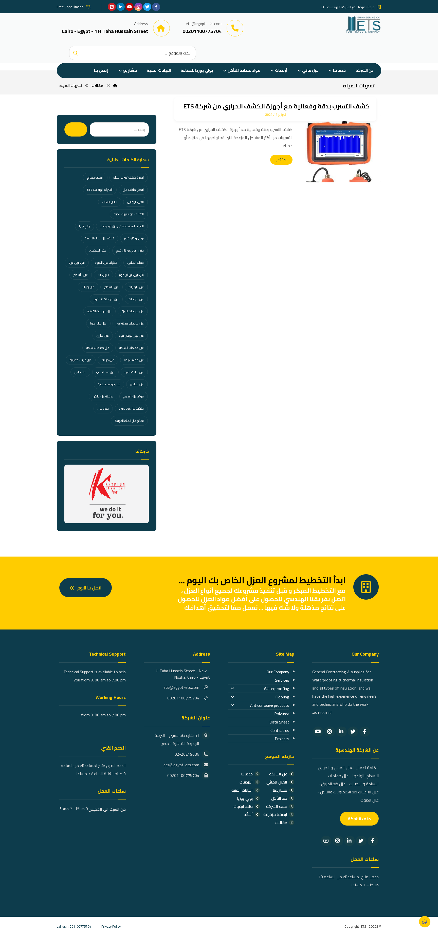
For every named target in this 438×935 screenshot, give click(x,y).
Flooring (282, 697)
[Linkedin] (341, 732)
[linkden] (121, 7)
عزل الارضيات (136, 287)
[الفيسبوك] (156, 7)
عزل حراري (103, 335)
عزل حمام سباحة (134, 360)
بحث (75, 129)
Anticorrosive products (269, 705)
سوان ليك (103, 275)
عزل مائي (80, 372)
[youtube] (129, 7)
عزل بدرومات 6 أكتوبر (106, 299)
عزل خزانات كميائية (81, 360)
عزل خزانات (108, 360)
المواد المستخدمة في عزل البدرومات (122, 226)
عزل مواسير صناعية (109, 384)
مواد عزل (103, 408)
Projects (282, 738)
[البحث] (75, 53)
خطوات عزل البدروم (106, 262)
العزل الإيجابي (135, 202)
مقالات (281, 822)
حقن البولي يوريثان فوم (130, 250)
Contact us (279, 730)
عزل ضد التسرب (105, 372)
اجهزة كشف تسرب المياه (129, 177)
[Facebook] (364, 732)
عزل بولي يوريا (98, 323)
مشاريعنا (280, 790)
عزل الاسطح (111, 287)
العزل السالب (109, 202)
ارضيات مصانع (95, 177)
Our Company (278, 672)
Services (282, 680)
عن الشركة (278, 774)
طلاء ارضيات (243, 806)
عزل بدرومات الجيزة (133, 311)
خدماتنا (247, 774)
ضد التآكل (279, 798)
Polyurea (281, 713)
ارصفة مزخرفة (275, 814)
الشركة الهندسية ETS (100, 190)
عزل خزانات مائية (134, 372)
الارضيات (246, 782)
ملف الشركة (276, 806)
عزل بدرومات (136, 299)
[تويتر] (147, 7)
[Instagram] (329, 732)
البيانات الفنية (242, 790)
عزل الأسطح (81, 275)
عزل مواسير (137, 384)
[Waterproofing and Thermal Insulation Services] (363, 24)
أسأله (248, 814)
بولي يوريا (84, 226)
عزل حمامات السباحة (131, 348)
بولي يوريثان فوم (134, 238)
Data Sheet (279, 722)
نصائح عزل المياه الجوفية (129, 421)
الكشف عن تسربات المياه (129, 214)
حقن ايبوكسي (97, 250)
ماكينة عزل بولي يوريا (131, 408)
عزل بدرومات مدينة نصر (130, 323)
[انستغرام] (138, 7)
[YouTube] (318, 732)
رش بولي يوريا (77, 262)
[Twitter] (353, 732)
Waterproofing (276, 688)
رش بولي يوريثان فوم (131, 275)
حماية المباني (135, 262)
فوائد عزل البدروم (133, 396)
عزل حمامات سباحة (97, 348)
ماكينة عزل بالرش (103, 396)
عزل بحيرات (88, 287)
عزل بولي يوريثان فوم (131, 335)
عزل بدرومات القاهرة (99, 311)
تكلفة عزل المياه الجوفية (99, 238)
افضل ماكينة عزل (133, 190)
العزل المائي (276, 782)
